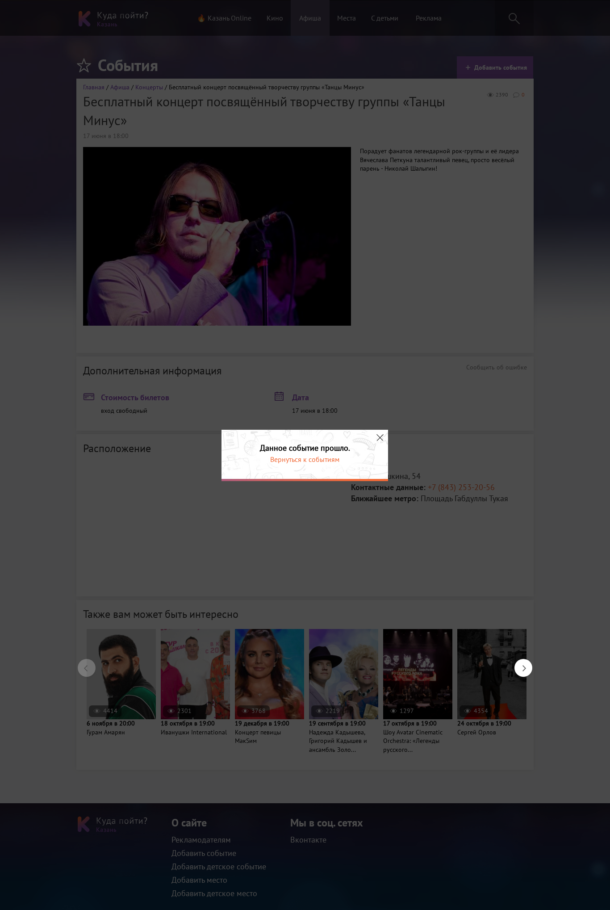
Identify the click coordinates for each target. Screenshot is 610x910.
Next (518, 663)
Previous (82, 663)
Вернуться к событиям (304, 459)
